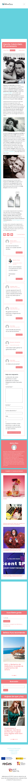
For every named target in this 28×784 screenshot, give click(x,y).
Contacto (14, 754)
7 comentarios (21, 234)
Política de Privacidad (14, 748)
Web (6, 416)
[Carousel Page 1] (12, 675)
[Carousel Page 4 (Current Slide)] (15, 675)
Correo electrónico (11, 410)
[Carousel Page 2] (13, 675)
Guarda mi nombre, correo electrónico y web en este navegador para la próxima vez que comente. (13, 426)
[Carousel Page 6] (17, 739)
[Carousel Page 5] (15, 739)
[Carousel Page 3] (14, 675)
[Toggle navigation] (24, 4)
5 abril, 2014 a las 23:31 (14, 309)
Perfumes (12, 50)
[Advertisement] (14, 23)
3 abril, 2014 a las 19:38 (14, 361)
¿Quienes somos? (14, 750)
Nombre (8, 405)
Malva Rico (22, 50)
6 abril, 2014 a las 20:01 (15, 287)
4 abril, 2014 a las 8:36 (14, 345)
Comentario (9, 387)
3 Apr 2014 (6, 50)
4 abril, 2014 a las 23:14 (15, 327)
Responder (19, 252)
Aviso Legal (14, 752)
